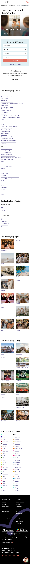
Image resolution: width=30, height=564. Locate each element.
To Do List (4, 502)
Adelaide (3, 168)
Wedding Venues (20, 502)
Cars (17, 511)
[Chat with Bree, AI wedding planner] (26, 560)
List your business (7, 542)
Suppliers (18, 499)
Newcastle (3, 114)
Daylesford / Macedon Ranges (8, 140)
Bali (2, 207)
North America (4, 225)
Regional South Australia (7, 166)
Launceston (4, 187)
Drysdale (3, 124)
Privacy (12, 552)
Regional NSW (4, 100)
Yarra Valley (4, 135)
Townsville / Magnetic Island (8, 156)
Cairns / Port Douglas (6, 154)
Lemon (4, 462)
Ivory (4, 460)
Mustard (17, 471)
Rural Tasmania (4, 185)
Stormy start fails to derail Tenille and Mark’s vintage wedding (13, 29)
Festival (3, 357)
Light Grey (17, 464)
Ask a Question (19, 521)
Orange (17, 476)
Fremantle (3, 175)
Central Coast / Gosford (7, 107)
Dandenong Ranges (5, 131)
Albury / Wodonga (5, 133)
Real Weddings (12, 5)
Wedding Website (6, 511)
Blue (4, 437)
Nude (16, 474)
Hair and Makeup (19, 513)
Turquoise (17, 488)
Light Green (6, 464)
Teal (4, 488)
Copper (17, 446)
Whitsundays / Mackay (6, 149)
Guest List (4, 504)
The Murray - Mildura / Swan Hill (9, 126)
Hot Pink (17, 455)
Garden (18, 280)
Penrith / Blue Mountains (7, 102)
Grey (4, 455)
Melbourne (3, 143)
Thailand (3, 210)
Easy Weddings (4, 5)
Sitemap (7, 552)
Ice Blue (17, 457)
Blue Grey (17, 437)
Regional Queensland (6, 152)
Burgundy (5, 441)
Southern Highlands (6, 110)
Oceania (3, 226)
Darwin (3, 194)
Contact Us (18, 523)
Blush (4, 439)
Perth (5, 33)
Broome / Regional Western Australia (10, 177)
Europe (2, 219)
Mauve (17, 469)
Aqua (4, 434)
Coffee (4, 446)
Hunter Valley (4, 105)
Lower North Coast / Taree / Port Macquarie (12, 115)
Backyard (18, 240)
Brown (17, 439)
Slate (16, 485)
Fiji (1, 208)
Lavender (17, 460)
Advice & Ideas (19, 518)
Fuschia (17, 451)
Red (4, 483)
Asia (2, 218)
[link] (2, 555)
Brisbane (3, 161)
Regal (2, 307)
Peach (4, 478)
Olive (4, 476)
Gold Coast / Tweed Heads (7, 159)
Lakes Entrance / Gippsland (7, 138)
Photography (19, 506)
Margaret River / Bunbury (7, 178)
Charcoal (5, 444)
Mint (4, 471)
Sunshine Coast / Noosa (7, 150)
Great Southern (4, 173)
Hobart (3, 189)
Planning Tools (6, 499)
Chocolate (17, 444)
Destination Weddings (7, 518)
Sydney (2, 119)
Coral (4, 448)
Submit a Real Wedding (15, 64)
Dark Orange (18, 448)
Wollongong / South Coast (7, 96)
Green (16, 453)
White (4, 490)
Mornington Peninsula (6, 128)
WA (7, 33)
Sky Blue (5, 485)
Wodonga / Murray (5, 108)
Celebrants (18, 508)
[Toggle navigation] (2, 2)
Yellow (17, 490)
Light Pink (5, 467)
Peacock (17, 478)
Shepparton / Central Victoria (8, 136)
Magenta (5, 469)
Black (16, 434)
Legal (17, 552)
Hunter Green (6, 457)
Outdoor (3, 397)
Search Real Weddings (15, 60)
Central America (5, 223)
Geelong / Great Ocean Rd (7, 129)
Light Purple (18, 467)
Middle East (4, 221)
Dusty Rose (5, 451)
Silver (16, 483)
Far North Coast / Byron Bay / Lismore (10, 117)
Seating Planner (5, 506)
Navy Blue (5, 474)
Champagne (18, 441)
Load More (15, 79)
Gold (4, 453)
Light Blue (17, 462)
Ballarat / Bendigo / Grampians (8, 142)
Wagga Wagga (4, 98)
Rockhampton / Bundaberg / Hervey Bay (11, 157)
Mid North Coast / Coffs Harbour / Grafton (12, 103)
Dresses (18, 504)
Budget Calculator (6, 508)
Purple (16, 481)
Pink (4, 481)
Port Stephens (4, 112)
